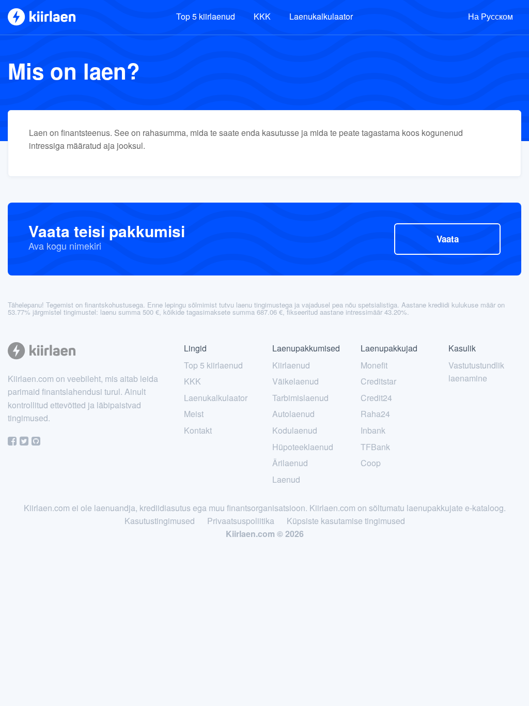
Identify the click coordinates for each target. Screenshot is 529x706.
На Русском (490, 16)
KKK (262, 16)
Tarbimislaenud (300, 398)
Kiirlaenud (291, 365)
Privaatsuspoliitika (240, 521)
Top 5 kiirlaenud (205, 16)
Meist (194, 414)
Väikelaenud (295, 381)
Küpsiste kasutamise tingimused (346, 521)
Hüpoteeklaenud (302, 447)
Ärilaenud (290, 463)
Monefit (374, 365)
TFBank (375, 447)
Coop (371, 463)
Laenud (286, 479)
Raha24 (375, 414)
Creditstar (378, 381)
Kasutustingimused (160, 521)
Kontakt (198, 430)
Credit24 (376, 398)
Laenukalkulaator (321, 16)
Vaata (448, 239)
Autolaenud (293, 414)
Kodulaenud (294, 430)
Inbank (373, 430)
